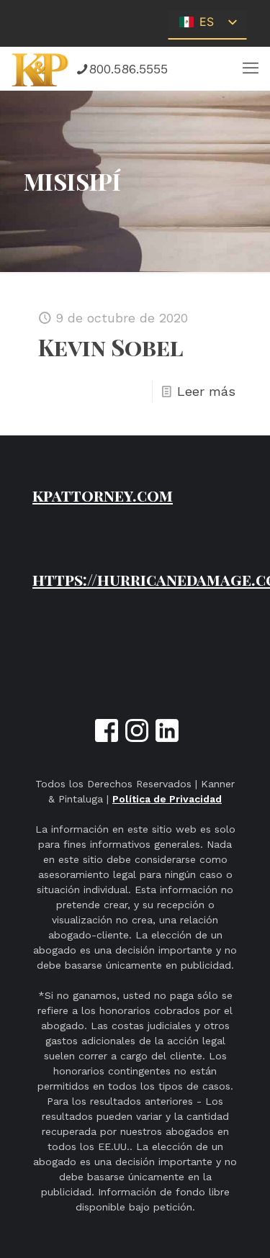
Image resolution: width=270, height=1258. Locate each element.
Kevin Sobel (111, 346)
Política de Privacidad (167, 799)
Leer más (206, 391)
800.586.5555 (128, 68)
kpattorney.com (102, 495)
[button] (250, 68)
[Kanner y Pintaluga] (41, 68)
